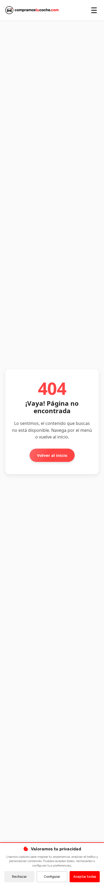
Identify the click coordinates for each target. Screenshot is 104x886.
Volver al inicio (52, 455)
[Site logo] (32, 10)
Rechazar (19, 877)
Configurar (52, 877)
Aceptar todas (84, 877)
